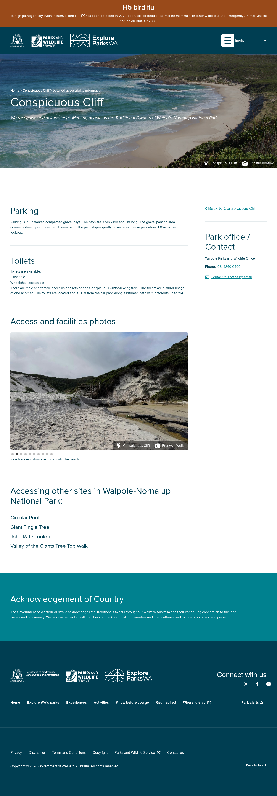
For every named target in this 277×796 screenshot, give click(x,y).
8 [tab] (43, 454)
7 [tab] (38, 454)
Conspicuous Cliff (36, 91)
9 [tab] (47, 454)
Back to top (254, 765)
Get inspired (166, 702)
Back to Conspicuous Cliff (232, 208)
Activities (101, 702)
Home (14, 91)
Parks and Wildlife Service (134, 752)
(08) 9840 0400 (229, 267)
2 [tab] (17, 454)
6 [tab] (34, 454)
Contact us (175, 752)
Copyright (100, 752)
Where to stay (194, 702)
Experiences (76, 702)
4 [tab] (25, 454)
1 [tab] (12, 454)
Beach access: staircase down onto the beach (44, 459)
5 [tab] (30, 454)
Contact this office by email (231, 277)
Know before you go (132, 702)
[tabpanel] (99, 391)
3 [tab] (21, 454)
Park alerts (250, 702)
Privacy (16, 752)
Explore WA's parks (43, 702)
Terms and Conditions (69, 752)
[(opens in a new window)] (17, 46)
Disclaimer (37, 752)
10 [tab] (51, 454)
